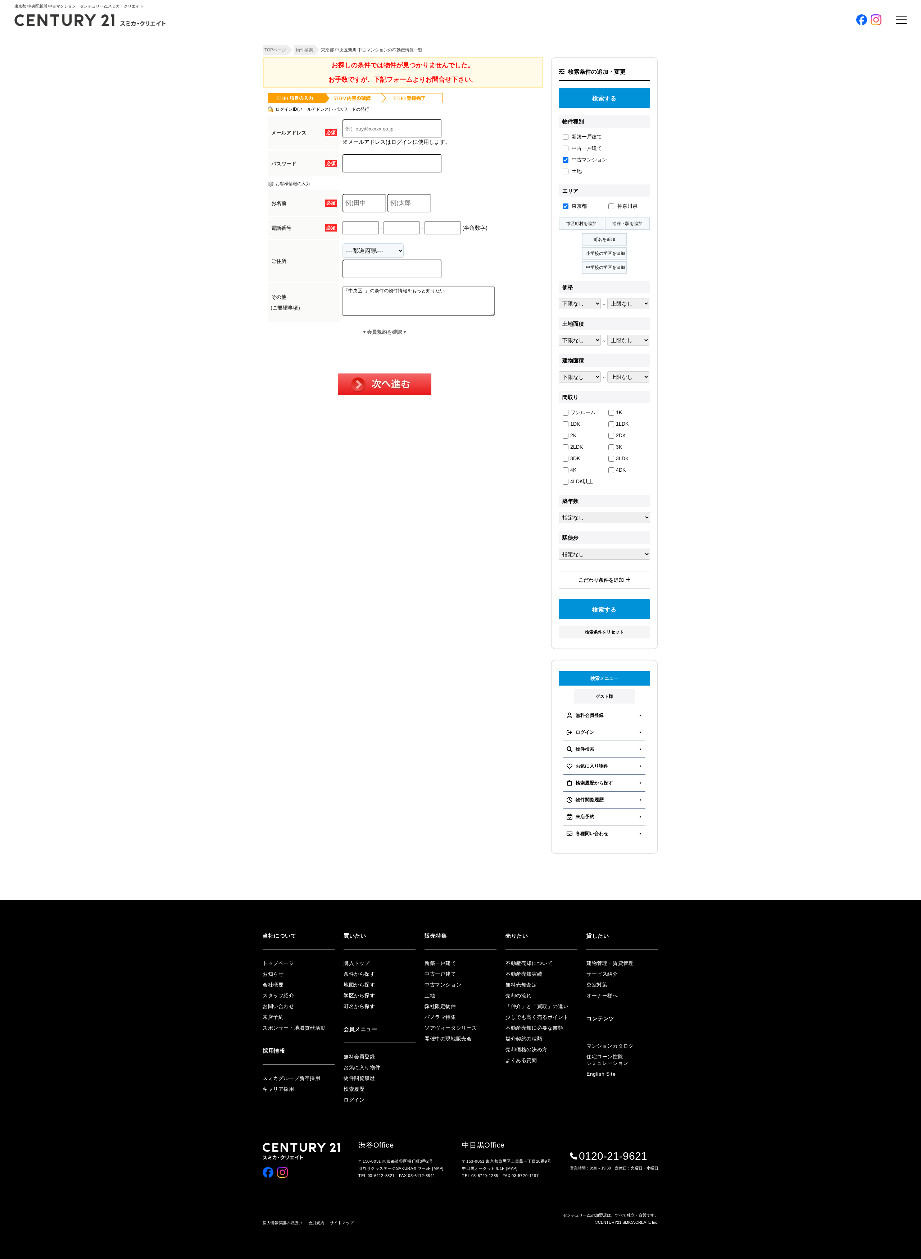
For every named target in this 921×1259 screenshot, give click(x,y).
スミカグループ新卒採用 (292, 1078)
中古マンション (588, 159)
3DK (575, 458)
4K (573, 470)
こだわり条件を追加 (601, 580)
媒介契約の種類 (523, 1038)
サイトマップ (342, 1223)
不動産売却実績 (523, 974)
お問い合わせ (278, 1006)
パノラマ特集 (650, 154)
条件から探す (650, 94)
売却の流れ (518, 995)
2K (573, 435)
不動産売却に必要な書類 (534, 1028)
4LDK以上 (581, 481)
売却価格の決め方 (526, 1049)
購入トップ (656, 74)
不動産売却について (529, 963)
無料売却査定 (521, 985)
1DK (575, 424)
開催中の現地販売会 (657, 177)
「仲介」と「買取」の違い (536, 1006)
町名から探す (650, 130)
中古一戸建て (586, 148)
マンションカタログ (610, 1046)
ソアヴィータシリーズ (659, 166)
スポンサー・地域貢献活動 (294, 1028)
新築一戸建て (586, 136)
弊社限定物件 (650, 142)
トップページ (278, 963)
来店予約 (273, 1017)
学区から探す (650, 118)
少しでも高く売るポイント (536, 1017)
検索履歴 (645, 260)
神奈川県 (627, 206)
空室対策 (596, 985)
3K (619, 447)
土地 (576, 171)
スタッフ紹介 (278, 995)
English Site (601, 1074)
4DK (621, 470)
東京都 (578, 206)
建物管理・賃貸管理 (610, 963)
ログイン (645, 224)
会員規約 (316, 1223)
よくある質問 (521, 1060)
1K (619, 412)
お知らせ (273, 974)
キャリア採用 (278, 1089)
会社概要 (273, 985)
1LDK (622, 424)
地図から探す (650, 106)
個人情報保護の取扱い (282, 1223)
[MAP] (438, 1168)
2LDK (576, 447)
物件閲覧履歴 (650, 248)
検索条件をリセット (604, 632)
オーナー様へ (602, 995)
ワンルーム (582, 412)
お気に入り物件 (652, 236)
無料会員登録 (659, 203)
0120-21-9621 (613, 1156)
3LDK (622, 458)
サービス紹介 (602, 974)
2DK (621, 435)
